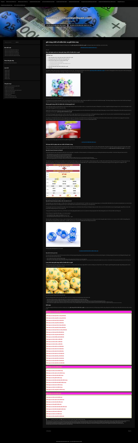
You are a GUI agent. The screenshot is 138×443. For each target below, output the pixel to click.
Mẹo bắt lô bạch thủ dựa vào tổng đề (52, 423)
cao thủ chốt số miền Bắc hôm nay (73, 420)
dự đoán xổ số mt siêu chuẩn (61, 1)
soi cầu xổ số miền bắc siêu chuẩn (48, 1)
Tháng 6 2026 (7, 70)
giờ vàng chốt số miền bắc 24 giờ (73, 421)
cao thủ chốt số (55, 420)
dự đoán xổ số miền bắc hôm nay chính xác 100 (107, 1)
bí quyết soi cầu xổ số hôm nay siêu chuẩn (88, 1)
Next (129, 430)
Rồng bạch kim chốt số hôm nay (101, 423)
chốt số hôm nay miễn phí (92, 420)
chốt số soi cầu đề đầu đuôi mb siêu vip (12, 49)
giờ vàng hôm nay (60, 422)
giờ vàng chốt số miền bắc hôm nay (120, 421)
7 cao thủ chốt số (50, 420)
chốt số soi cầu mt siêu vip (23, 1)
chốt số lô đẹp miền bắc (117, 420)
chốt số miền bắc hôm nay (125, 420)
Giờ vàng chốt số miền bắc (63, 421)
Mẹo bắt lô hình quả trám (62, 423)
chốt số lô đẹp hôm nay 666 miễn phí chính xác (105, 420)
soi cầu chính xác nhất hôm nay (19, 5)
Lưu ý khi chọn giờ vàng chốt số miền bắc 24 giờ (97, 422)
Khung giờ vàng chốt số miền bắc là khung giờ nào (72, 422)
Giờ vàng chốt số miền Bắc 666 (98, 421)
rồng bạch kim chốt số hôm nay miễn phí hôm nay (115, 423)
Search (17, 42)
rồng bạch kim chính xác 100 (91, 423)
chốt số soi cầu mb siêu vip (11, 1)
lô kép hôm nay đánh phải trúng (6, 5)
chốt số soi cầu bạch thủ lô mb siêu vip (11, 51)
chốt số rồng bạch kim (49, 421)
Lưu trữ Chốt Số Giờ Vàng (84, 422)
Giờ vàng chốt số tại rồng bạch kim (51, 422)
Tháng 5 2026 (7, 71)
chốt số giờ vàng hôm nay (83, 420)
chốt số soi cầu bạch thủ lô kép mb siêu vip (12, 55)
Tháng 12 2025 (7, 78)
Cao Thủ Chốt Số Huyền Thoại (63, 420)
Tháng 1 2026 (7, 77)
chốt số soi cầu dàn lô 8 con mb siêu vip (12, 52)
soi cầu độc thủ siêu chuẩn (81, 419)
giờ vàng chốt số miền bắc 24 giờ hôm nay (86, 421)
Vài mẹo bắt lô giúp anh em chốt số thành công (65, 424)
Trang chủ (3, 1)
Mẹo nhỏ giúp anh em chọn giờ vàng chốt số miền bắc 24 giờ (76, 423)
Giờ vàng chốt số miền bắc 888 (109, 421)
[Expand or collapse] (130, 55)
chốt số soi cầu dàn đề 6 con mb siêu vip (12, 54)
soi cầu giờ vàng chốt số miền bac (51, 424)
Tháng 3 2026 (7, 74)
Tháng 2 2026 (7, 75)
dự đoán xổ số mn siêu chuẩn (35, 1)
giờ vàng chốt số (56, 421)
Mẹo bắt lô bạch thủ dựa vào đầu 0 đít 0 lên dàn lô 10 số (114, 422)
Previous (49, 430)
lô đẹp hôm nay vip (121, 1)
